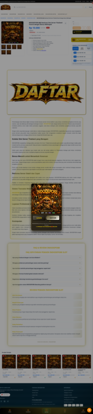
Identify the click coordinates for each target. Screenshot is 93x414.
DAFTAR (53, 218)
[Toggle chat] (89, 410)
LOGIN (39, 218)
